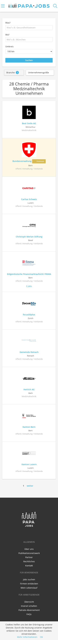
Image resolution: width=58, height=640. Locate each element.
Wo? (7, 34)
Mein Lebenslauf (29, 587)
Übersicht (29, 601)
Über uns (29, 549)
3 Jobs (29, 286)
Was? (7, 22)
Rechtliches (29, 561)
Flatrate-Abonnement (29, 610)
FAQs (29, 614)
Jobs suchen (29, 579)
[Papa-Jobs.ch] (29, 5)
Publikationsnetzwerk (29, 553)
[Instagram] (34, 533)
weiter (30, 485)
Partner (29, 557)
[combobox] (29, 27)
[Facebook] (24, 533)
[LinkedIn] (29, 533)
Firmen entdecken (29, 583)
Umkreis (9, 46)
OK (41, 637)
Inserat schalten (29, 606)
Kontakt (29, 565)
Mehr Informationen (27, 637)
